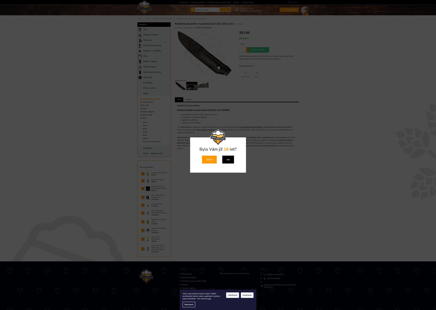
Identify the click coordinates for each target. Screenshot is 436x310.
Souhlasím (247, 295)
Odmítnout (232, 295)
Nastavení (189, 304)
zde (209, 298)
